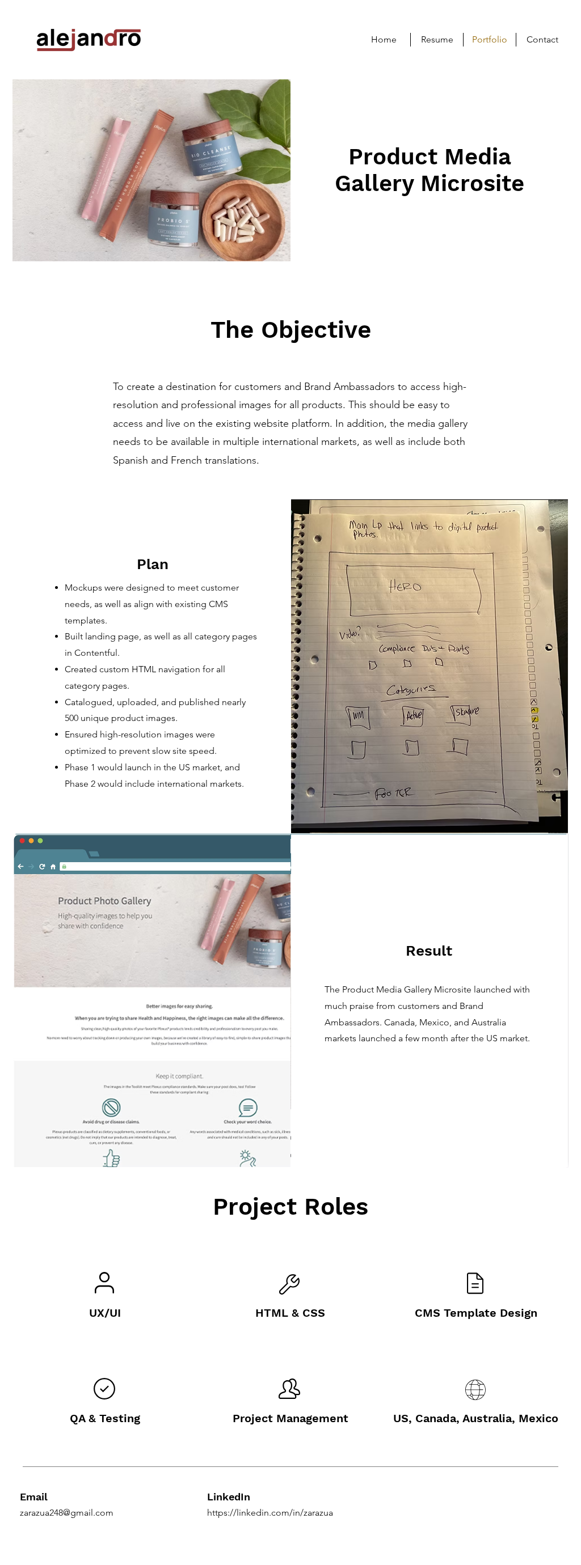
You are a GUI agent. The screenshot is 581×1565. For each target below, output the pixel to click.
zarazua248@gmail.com (66, 1512)
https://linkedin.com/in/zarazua (270, 1512)
